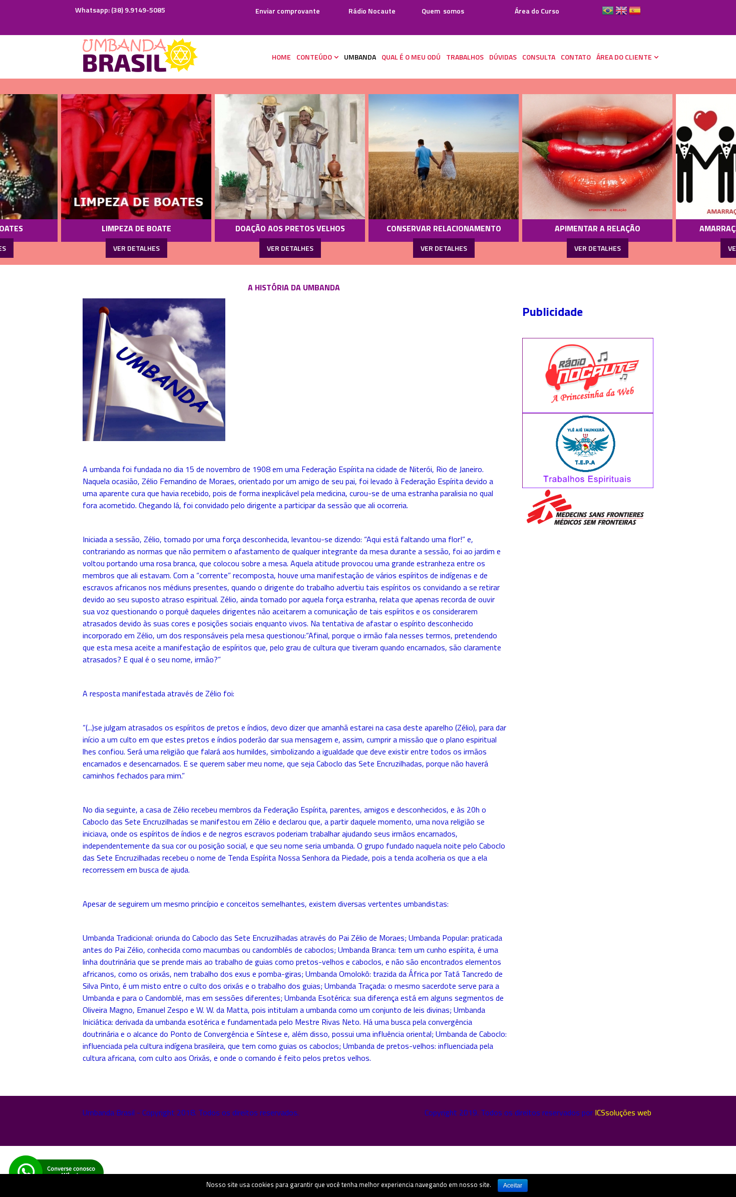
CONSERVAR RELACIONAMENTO (374, 228)
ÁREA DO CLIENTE (624, 57)
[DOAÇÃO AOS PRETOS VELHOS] (221, 156)
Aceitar (512, 1185)
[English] (621, 14)
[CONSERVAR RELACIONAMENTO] (374, 156)
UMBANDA (360, 57)
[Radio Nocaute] (588, 374)
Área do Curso (537, 11)
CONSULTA (538, 57)
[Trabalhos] (588, 450)
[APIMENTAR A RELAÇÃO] (528, 156)
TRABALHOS (465, 57)
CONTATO (576, 57)
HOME (281, 57)
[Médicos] (584, 507)
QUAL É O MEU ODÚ (411, 57)
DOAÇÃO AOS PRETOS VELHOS (220, 228)
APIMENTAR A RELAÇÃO (528, 228)
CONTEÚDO (314, 57)
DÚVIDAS (503, 57)
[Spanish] (635, 14)
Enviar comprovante (287, 11)
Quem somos (443, 11)
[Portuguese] (608, 14)
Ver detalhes (67, 248)
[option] (221, 171)
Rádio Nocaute (372, 11)
